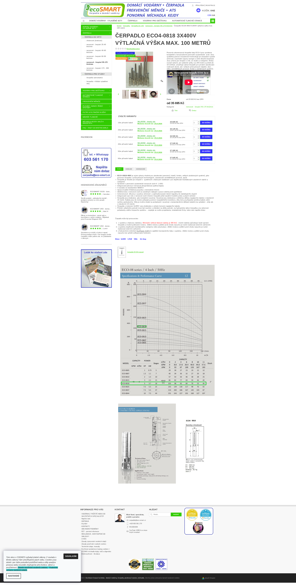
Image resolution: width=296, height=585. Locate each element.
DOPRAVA (85, 521)
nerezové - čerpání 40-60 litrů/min (96, 51)
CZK (209, 15)
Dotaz (194, 110)
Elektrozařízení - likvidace (91, 554)
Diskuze (129, 169)
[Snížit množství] (198, 124)
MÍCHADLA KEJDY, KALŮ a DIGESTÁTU (93, 122)
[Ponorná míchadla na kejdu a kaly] (148, 564)
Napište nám (86, 519)
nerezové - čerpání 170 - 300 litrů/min (97, 69)
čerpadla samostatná (94, 78)
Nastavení (13, 576)
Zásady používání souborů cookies (94, 544)
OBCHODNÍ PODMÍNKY (90, 529)
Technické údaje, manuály (91, 546)
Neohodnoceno (133, 49)
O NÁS (84, 539)
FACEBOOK (133, 527)
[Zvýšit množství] (198, 122)
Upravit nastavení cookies (170, 578)
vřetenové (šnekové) (94, 40)
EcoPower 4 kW (143, 231)
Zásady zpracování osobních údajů (94, 541)
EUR (213, 15)
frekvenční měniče (91, 101)
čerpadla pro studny (95, 74)
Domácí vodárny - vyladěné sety (105, 21)
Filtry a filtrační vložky (94, 112)
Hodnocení (140, 169)
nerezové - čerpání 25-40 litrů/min (96, 45)
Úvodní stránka (83, 21)
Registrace (210, 5)
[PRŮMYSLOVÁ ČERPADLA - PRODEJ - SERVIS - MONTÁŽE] (161, 564)
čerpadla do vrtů (93, 37)
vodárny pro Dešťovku (155, 21)
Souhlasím (70, 556)
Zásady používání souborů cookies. (33, 567)
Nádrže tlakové (90, 117)
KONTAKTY (86, 526)
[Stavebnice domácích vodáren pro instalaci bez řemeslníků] (134, 564)
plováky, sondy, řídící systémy (93, 107)
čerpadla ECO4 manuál (135, 252)
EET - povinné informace (90, 531)
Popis (119, 169)
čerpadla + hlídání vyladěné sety (97, 82)
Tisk (175, 110)
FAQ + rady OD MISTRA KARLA (95, 128)
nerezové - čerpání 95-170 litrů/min (97, 63)
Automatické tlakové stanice (187, 21)
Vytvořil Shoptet (210, 578)
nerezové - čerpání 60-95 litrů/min (96, 57)
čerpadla (132, 21)
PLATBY (85, 524)
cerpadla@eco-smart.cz (137, 520)
